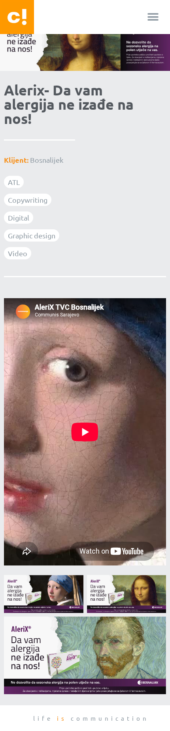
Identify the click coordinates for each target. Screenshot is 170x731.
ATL (14, 182)
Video (17, 253)
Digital (18, 217)
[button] (153, 17)
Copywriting (27, 200)
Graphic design (31, 235)
